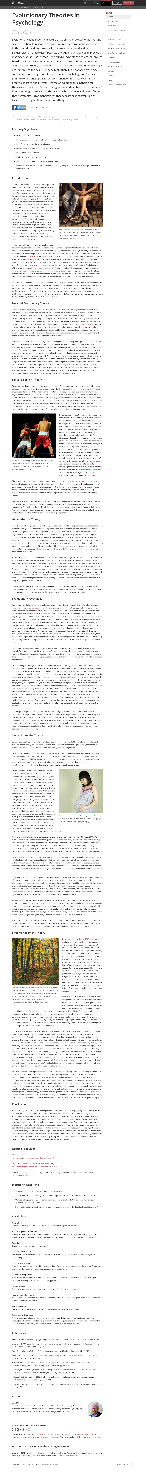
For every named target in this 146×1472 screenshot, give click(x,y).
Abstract (110, 17)
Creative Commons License (117, 85)
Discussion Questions (115, 67)
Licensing (30, 1464)
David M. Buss (20, 30)
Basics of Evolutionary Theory (118, 30)
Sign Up (128, 3)
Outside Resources (114, 62)
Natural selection (23, 120)
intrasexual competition (91, 469)
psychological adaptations (40, 608)
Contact (37, 1464)
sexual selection (64, 373)
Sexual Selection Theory (116, 35)
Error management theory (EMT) (75, 939)
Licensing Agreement (92, 1437)
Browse (106, 3)
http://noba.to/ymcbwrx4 (68, 1456)
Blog (96, 3)
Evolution (49, 117)
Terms (25, 1464)
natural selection (89, 321)
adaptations (96, 341)
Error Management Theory (117, 53)
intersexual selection (83, 481)
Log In (117, 3)
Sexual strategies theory (70, 120)
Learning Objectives (114, 21)
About (14, 1464)
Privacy (19, 1464)
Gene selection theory (61, 117)
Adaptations (21, 117)
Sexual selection (54, 120)
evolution (34, 256)
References (111, 76)
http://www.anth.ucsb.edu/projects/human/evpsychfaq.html (35, 1158)
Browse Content (17, 7)
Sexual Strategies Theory (116, 48)
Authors (110, 80)
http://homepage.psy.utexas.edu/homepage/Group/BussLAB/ (36, 1167)
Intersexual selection (77, 117)
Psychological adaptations (39, 120)
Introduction (112, 26)
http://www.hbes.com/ (20, 1175)
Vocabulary (111, 71)
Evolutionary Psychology (116, 44)
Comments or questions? (122, 1464)
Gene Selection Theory (115, 39)
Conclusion (111, 57)
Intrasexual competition (93, 117)
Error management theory (36, 117)
